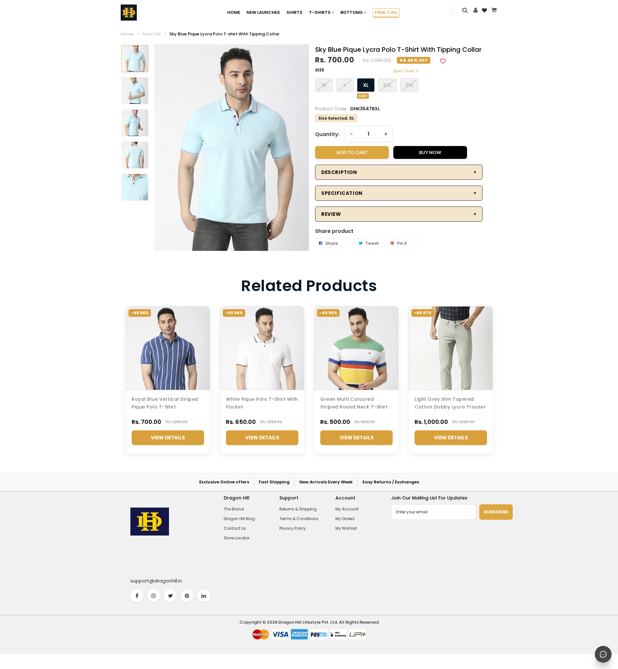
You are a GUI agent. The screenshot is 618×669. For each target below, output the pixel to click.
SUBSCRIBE (496, 512)
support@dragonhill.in (156, 580)
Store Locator (236, 538)
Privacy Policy (292, 528)
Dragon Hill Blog (239, 518)
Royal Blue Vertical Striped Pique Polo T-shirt (165, 403)
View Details (168, 437)
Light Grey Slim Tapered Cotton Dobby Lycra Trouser (450, 403)
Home (127, 34)
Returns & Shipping (298, 509)
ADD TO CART (352, 152)
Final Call (151, 34)
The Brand (234, 509)
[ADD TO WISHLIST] (443, 60)
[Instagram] (153, 595)
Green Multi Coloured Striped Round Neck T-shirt (354, 403)
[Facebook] (136, 595)
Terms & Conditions (298, 518)
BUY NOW (430, 152)
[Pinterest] (187, 595)
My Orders (345, 518)
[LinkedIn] (203, 595)
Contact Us (235, 528)
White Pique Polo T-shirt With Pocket (262, 403)
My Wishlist (346, 528)
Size (319, 70)
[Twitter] (170, 595)
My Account (347, 509)
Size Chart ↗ (406, 71)
